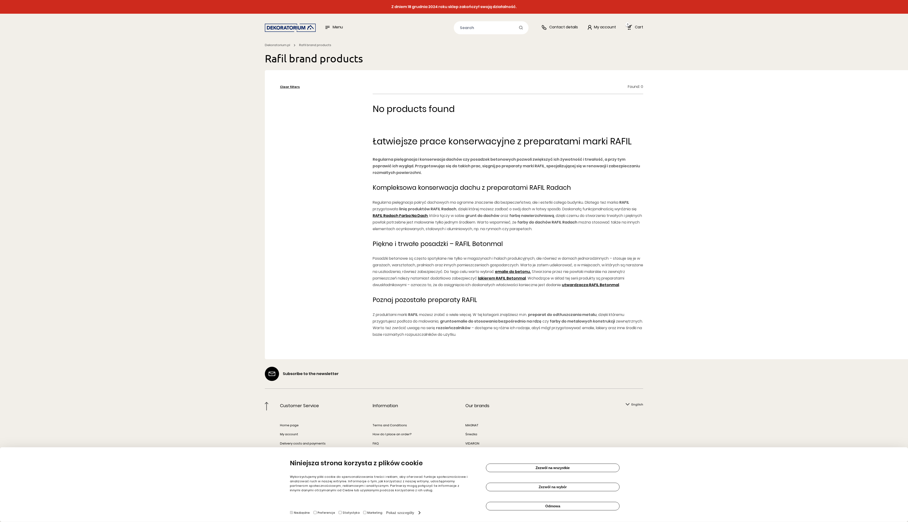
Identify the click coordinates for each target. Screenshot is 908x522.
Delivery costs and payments (303, 443)
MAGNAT (471, 425)
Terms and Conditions (390, 425)
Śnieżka (471, 434)
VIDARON (472, 443)
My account (289, 434)
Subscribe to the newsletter (311, 373)
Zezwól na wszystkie (553, 468)
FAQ (376, 443)
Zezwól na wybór (553, 487)
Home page (289, 425)
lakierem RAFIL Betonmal (502, 278)
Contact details (563, 27)
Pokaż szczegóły (400, 513)
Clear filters (290, 87)
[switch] (315, 512)
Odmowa (552, 506)
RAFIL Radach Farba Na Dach (400, 215)
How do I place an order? (392, 434)
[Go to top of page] (266, 406)
